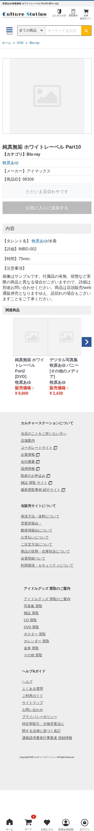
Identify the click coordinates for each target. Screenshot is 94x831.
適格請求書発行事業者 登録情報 (47, 738)
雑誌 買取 (31, 613)
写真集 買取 (33, 606)
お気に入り (47, 829)
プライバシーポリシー (39, 717)
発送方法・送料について (40, 516)
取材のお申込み (33, 476)
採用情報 (28, 469)
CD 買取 (30, 620)
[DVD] (20, 376)
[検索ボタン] (86, 31)
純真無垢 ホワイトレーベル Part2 (29, 365)
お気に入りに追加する (47, 208)
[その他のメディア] (64, 374)
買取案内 (73, 15)
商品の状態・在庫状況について (45, 551)
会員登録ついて (33, 558)
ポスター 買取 (35, 634)
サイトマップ (32, 703)
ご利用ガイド (32, 696)
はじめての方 (59, 15)
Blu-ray (34, 43)
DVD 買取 (31, 627)
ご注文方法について (36, 544)
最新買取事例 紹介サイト (40, 490)
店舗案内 (28, 441)
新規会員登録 (65, 829)
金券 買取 (31, 648)
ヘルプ (27, 682)
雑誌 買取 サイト (34, 483)
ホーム (6, 43)
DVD (20, 43)
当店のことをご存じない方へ (43, 434)
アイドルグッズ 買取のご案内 (47, 599)
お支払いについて (35, 537)
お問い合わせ (32, 710)
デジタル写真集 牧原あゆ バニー (64, 362)
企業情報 (28, 455)
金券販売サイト (85, 17)
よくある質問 (32, 689)
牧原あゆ (11, 163)
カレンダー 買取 (36, 641)
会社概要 (28, 462)
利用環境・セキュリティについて (47, 565)
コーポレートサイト (36, 448)
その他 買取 (33, 655)
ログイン (85, 829)
